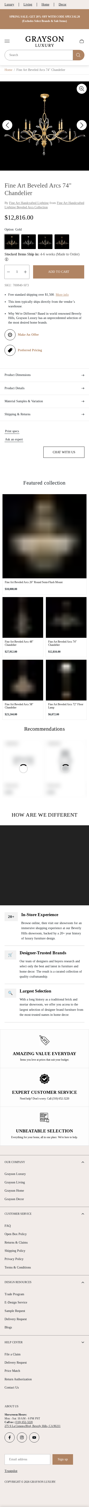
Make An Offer (28, 334)
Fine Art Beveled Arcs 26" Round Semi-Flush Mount (34, 582)
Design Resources (18, 1282)
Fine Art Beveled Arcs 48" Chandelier (19, 643)
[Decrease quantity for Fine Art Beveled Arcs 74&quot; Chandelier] (8, 272)
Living (28, 4)
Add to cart (58, 272)
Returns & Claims (16, 1242)
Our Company (15, 1162)
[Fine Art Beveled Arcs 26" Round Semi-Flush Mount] (44, 536)
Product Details (14, 388)
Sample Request (15, 1311)
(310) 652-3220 (24, 1422)
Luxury (9, 4)
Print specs (12, 431)
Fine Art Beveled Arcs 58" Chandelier (19, 706)
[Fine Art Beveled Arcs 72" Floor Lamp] (66, 680)
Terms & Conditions (18, 1267)
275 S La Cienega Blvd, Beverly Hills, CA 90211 (32, 1426)
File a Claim (13, 1354)
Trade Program (14, 1294)
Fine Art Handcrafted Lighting (29, 203)
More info (62, 294)
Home (45, 4)
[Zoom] (82, 89)
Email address (18, 1459)
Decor (62, 4)
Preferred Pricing (30, 350)
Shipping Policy (15, 1250)
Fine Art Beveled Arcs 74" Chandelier (62, 643)
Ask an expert (14, 439)
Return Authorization (18, 1379)
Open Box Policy (16, 1234)
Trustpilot (11, 1471)
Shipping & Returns (17, 414)
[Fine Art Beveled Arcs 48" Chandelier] (23, 617)
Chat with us (64, 452)
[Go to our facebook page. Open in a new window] (10, 1437)
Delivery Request (16, 1319)
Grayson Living (15, 1182)
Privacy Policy (14, 1259)
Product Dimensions (18, 375)
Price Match (12, 1371)
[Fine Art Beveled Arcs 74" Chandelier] (66, 617)
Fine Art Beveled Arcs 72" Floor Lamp (65, 706)
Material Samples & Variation (24, 401)
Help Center (14, 1342)
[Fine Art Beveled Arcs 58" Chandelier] (23, 680)
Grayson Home (14, 1190)
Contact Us (12, 1387)
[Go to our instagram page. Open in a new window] (22, 1437)
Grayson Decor (14, 1199)
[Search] (78, 55)
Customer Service (18, 1213)
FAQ (8, 1226)
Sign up (63, 1459)
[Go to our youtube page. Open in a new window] (34, 1437)
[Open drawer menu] (7, 41)
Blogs (8, 1327)
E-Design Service (16, 1302)
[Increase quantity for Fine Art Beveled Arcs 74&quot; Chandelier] (25, 272)
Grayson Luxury (15, 1174)
